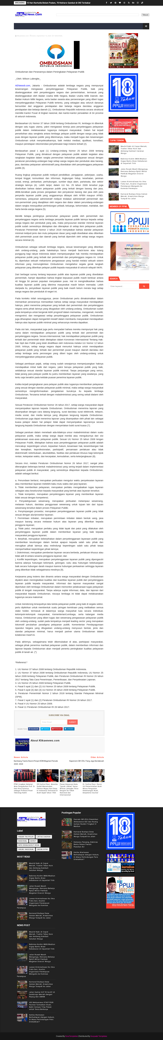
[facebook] (106, 3)
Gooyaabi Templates (99, 1036)
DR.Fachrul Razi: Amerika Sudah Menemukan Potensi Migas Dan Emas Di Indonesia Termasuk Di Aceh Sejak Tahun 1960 (47, 788)
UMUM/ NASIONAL (26, 849)
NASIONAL (59, 36)
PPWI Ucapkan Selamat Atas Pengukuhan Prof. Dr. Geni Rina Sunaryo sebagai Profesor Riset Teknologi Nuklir (24, 788)
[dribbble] (124, 3)
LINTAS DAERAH (44, 837)
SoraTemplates (71, 1036)
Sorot (33, 841)
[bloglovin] (120, 3)
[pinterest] (115, 3)
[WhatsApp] (147, 3)
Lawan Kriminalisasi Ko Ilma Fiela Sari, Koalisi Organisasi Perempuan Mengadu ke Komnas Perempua (36, 903)
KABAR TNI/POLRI (26, 837)
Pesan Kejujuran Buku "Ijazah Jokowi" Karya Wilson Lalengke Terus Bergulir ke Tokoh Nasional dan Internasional (69, 789)
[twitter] (111, 3)
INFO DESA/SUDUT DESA (28, 845)
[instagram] (138, 3)
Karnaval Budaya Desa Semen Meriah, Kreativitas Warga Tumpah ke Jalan (134, 196)
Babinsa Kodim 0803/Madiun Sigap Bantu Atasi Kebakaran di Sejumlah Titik (134, 161)
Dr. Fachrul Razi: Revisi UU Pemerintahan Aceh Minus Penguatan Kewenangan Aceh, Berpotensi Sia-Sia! (92, 788)
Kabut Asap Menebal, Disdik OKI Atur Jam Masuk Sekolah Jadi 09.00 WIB (61, 3)
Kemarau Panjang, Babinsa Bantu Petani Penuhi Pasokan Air (86, 844)
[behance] (133, 3)
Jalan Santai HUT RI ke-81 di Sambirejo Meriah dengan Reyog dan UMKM (42, 994)
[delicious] (142, 3)
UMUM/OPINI (42, 849)
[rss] (129, 3)
